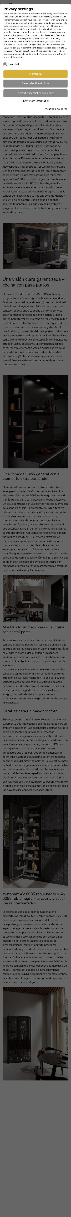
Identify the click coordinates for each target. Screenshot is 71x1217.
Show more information (35, 101)
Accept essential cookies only (35, 93)
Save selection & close (35, 83)
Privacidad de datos (56, 109)
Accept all (35, 74)
